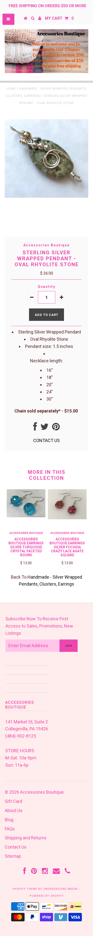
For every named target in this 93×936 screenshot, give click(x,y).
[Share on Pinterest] (56, 428)
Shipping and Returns (26, 837)
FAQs (10, 828)
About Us (14, 810)
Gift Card (13, 801)
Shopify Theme (24, 889)
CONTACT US (46, 440)
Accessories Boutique (42, 792)
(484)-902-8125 (20, 736)
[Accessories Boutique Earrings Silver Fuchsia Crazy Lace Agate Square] (67, 517)
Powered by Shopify (47, 896)
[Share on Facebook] (35, 428)
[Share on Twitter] (44, 428)
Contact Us (16, 847)
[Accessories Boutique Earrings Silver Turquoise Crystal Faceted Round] (26, 515)
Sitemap (13, 856)
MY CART (59, 18)
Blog (9, 819)
